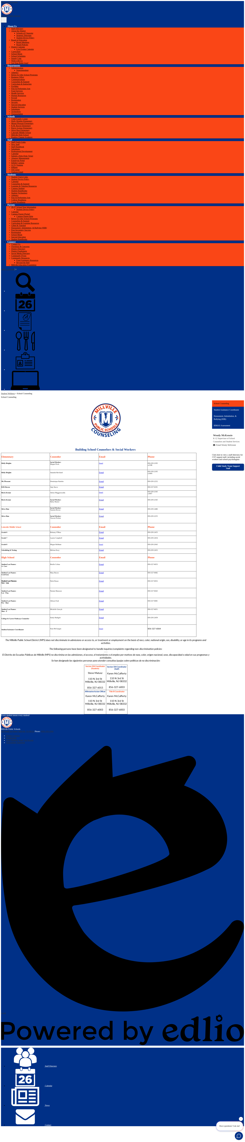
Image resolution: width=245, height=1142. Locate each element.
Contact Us (15, 244)
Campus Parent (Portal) (20, 214)
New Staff (15, 144)
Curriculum (15, 51)
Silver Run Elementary (20, 130)
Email (101, 463)
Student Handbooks (19, 191)
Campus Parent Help (24, 216)
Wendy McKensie (222, 435)
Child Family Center (19, 119)
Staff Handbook (17, 147)
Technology (16, 112)
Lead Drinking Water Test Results (19, 740)
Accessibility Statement (15, 743)
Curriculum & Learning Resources (25, 223)
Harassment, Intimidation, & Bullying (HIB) (29, 228)
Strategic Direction (23, 35)
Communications (18, 79)
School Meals (16, 54)
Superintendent (22, 70)
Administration (17, 68)
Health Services (17, 93)
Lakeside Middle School (21, 133)
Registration (16, 100)
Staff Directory (17, 29)
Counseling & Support (20, 82)
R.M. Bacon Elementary (21, 126)
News (47, 1105)
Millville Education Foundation (23, 265)
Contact (47, 1125)
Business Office (17, 77)
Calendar (15, 154)
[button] (12, 26)
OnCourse (15, 170)
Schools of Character (24, 33)
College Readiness (18, 200)
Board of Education (19, 40)
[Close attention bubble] (241, 1118)
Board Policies (22, 45)
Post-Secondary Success (21, 230)
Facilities (14, 86)
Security (14, 102)
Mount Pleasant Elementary (22, 123)
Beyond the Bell (22, 263)
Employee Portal (18, 160)
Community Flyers (18, 256)
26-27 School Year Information (23, 207)
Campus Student (17, 188)
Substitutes (15, 109)
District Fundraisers (19, 251)
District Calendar (18, 47)
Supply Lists (16, 58)
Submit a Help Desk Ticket (22, 156)
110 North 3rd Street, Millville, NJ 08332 (17, 731)
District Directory (18, 249)
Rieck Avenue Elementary (21, 128)
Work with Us (17, 61)
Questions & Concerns (20, 246)
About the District (18, 31)
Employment (11, 738)
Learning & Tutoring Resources (24, 186)
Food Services (17, 91)
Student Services (18, 107)
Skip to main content (9, 2)
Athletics (14, 73)
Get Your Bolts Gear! (19, 63)
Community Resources (20, 258)
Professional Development (21, 151)
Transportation (17, 114)
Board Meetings (22, 42)
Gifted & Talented (18, 225)
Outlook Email (17, 172)
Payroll (14, 98)
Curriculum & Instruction (21, 84)
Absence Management (20, 158)
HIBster (14, 167)
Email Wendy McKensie (226, 445)
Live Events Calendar (25, 49)
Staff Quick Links (18, 142)
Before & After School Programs (24, 75)
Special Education (18, 105)
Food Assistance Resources (27, 260)
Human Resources (18, 95)
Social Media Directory (20, 253)
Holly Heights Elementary (21, 121)
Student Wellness (8, 393)
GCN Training (17, 165)
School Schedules (18, 56)
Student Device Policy (25, 38)
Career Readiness (18, 202)
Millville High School (20, 135)
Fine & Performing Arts (20, 89)
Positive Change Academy (22, 137)
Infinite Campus (17, 163)
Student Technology (19, 193)
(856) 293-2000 (47, 731)
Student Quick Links (19, 177)
